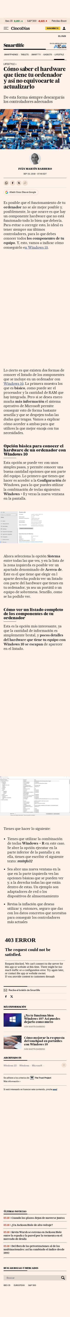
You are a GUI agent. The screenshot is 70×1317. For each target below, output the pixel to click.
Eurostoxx (19, 1285)
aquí (55, 1089)
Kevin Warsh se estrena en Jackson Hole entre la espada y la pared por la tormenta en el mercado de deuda (33, 1236)
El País (61, 36)
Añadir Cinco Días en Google (23, 192)
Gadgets (47, 54)
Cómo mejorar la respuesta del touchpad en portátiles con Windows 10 (44, 1041)
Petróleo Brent (59, 21)
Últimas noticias (15, 1211)
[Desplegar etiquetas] (64, 1065)
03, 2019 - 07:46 (35, 174)
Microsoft (37, 1065)
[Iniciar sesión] (64, 28)
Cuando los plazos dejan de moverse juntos (38, 1218)
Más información (11, 1081)
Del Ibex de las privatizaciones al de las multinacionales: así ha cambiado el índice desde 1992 (34, 1249)
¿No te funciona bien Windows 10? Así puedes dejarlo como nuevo (42, 1019)
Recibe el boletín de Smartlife (24, 990)
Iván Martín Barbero (35, 168)
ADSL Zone (57, 46)
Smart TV (36, 54)
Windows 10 (13, 383)
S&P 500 (31, 21)
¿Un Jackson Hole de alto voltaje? (32, 1225)
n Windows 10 (36, 247)
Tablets (25, 54)
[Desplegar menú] (6, 28)
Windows (24, 1065)
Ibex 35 (9, 21)
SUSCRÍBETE (53, 28)
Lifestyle (59, 54)
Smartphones (11, 54)
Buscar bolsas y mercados (21, 1268)
